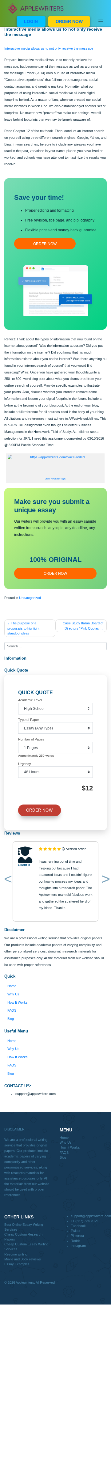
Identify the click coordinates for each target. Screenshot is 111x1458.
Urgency (24, 764)
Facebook (78, 1226)
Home (11, 986)
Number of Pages (31, 739)
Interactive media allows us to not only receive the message (48, 48)
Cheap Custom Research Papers (23, 1237)
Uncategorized (30, 598)
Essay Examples (17, 1264)
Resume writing (15, 1254)
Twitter (76, 1231)
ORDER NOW (69, 21)
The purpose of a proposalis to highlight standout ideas (23, 628)
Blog (10, 1019)
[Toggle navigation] (100, 21)
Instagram (78, 1246)
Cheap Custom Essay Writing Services (26, 1246)
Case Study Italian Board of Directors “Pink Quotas (83, 625)
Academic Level (30, 700)
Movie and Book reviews (22, 1259)
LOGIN (31, 21)
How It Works (17, 1002)
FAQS (11, 1010)
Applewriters (25, 1282)
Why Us (13, 994)
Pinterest (77, 1235)
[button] (7, 880)
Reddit (75, 1241)
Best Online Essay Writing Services (23, 1227)
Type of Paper (28, 719)
